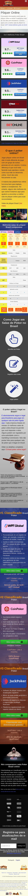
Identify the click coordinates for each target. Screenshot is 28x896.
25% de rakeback (20, 94)
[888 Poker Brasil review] (19, 800)
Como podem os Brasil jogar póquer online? (14, 488)
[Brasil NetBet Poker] (14, 106)
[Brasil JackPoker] (14, 85)
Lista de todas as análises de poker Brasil (14, 826)
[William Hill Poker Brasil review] (9, 817)
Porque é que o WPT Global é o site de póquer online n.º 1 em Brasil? (14, 482)
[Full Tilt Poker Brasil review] (9, 808)
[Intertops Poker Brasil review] (19, 817)
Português (18, 8)
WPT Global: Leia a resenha (14, 579)
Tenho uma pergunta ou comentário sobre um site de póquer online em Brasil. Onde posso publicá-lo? (14, 476)
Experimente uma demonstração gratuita (13, 723)
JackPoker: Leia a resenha (14, 731)
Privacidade (15, 872)
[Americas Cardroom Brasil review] (9, 821)
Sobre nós (4, 872)
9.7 (7, 49)
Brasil (3, 8)
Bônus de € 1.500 (20, 136)
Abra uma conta (13, 570)
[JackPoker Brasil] (7, 95)
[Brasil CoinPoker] (14, 64)
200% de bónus (20, 115)
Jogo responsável (22, 872)
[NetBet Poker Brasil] (7, 115)
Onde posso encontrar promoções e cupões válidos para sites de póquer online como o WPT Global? (14, 495)
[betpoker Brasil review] (9, 804)
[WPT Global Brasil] (7, 53)
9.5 (7, 90)
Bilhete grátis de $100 (20, 53)
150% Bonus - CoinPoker (14, 645)
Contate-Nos (9, 872)
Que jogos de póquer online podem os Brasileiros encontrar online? (14, 501)
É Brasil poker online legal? (16, 449)
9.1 (7, 132)
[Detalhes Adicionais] (14, 853)
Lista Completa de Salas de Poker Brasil (14, 143)
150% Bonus (20, 73)
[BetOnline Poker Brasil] (7, 136)
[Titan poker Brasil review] (9, 812)
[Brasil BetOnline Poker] (14, 126)
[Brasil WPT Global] (14, 44)
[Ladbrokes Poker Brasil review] (19, 808)
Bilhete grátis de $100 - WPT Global (14, 574)
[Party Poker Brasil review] (19, 804)
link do (3, 243)
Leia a (3, 246)
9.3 (7, 111)
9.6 (7, 70)
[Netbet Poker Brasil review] (19, 821)
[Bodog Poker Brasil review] (19, 812)
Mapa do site (16, 874)
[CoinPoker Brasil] (7, 74)
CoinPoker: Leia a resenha (14, 651)
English (18, 860)
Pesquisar (11, 874)
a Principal (9, 8)
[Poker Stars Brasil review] (9, 800)
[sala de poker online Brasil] (7, 5)
